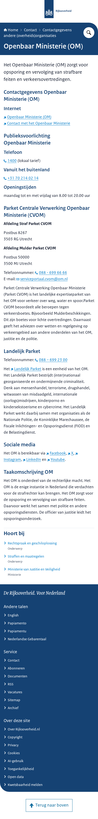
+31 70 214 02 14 (23, 178)
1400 (12, 160)
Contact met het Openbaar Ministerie (38, 123)
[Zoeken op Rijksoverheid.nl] (88, 32)
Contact (30, 29)
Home (13, 29)
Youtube (58, 459)
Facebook (58, 453)
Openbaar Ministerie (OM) (29, 116)
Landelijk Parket (27, 368)
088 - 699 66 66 (53, 272)
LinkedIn (33, 459)
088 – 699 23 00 (53, 359)
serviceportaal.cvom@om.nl (44, 278)
